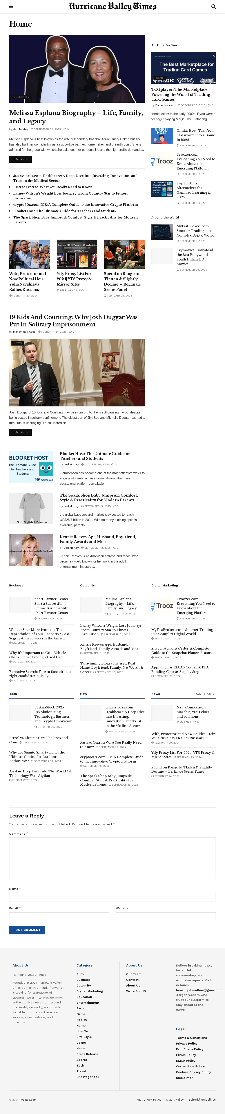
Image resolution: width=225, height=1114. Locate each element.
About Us (133, 985)
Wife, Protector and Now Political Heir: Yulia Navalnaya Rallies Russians (183, 736)
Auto (80, 974)
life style (84, 1037)
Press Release (87, 1054)
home (81, 1025)
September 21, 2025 (116, 634)
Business (83, 979)
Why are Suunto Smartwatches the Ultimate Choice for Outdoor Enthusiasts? (37, 756)
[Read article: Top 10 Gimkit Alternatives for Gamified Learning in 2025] (162, 189)
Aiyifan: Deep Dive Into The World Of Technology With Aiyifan (40, 773)
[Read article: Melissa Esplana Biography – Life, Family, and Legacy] (77, 69)
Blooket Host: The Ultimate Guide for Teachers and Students (64, 211)
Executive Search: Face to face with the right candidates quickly (40, 674)
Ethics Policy (186, 1055)
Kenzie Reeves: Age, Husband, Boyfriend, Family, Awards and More (110, 647)
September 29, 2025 (193, 269)
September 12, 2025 (97, 547)
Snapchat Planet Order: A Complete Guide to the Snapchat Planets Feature (181, 650)
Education (84, 997)
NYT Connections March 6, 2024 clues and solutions (193, 712)
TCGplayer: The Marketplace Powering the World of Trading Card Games (180, 94)
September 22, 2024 (47, 761)
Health (81, 1019)
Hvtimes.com (28, 1099)
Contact (132, 979)
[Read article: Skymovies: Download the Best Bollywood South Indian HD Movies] (162, 256)
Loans (81, 1042)
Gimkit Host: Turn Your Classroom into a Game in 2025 (196, 135)
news (18, 263)
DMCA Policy (185, 1060)
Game (160, 78)
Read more (22, 158)
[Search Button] (213, 6)
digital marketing (89, 991)
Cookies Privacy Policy (193, 1072)
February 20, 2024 (24, 295)
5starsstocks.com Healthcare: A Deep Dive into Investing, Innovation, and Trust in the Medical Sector (125, 716)
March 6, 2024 (189, 722)
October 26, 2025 (96, 464)
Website (122, 908)
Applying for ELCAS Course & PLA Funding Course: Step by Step (180, 669)
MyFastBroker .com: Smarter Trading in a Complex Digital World (195, 230)
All (198, 693)
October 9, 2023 (23, 680)
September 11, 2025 (192, 174)
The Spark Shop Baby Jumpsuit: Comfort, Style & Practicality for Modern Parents (106, 780)
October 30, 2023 (24, 661)
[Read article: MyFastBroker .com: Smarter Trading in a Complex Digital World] (162, 232)
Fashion (82, 1008)
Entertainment (87, 1002)
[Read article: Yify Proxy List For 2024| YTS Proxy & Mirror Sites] (77, 254)
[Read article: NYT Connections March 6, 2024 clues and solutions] (162, 713)
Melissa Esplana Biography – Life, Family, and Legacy (121, 603)
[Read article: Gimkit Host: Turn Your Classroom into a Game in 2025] (162, 136)
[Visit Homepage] (112, 6)
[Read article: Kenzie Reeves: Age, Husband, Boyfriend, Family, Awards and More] (31, 550)
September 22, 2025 (47, 129)
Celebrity (21, 97)
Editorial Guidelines (202, 1099)
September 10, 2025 (109, 672)
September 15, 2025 (97, 506)
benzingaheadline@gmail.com (199, 990)
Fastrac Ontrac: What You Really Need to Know (52, 187)
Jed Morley (20, 129)
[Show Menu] (11, 6)
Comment (18, 833)
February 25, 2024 (50, 618)
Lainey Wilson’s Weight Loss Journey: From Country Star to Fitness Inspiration (110, 630)
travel (81, 1071)
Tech (80, 1065)
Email (15, 908)
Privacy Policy (187, 1043)
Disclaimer (184, 1077)
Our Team (134, 974)
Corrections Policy (190, 1066)
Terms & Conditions (191, 1037)
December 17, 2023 (24, 642)
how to (82, 1031)
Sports (209, 693)
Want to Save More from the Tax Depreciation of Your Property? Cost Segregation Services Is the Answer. (39, 634)
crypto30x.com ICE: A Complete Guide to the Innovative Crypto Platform (75, 205)
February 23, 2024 (72, 290)
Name (15, 888)
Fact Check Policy (189, 1049)
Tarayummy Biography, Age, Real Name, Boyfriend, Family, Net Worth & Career (111, 667)
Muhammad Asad (24, 331)
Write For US (136, 991)
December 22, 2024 (167, 676)
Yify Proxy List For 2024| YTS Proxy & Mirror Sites (74, 278)
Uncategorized (87, 1077)
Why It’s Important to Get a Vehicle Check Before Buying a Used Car (37, 655)
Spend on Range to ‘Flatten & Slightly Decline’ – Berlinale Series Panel (181, 769)
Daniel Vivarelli (165, 105)
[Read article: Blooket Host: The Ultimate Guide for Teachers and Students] (31, 467)
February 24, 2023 (119, 295)
